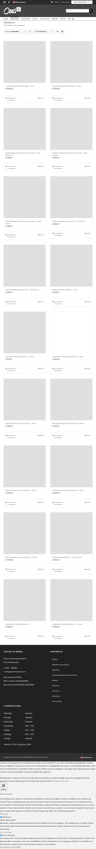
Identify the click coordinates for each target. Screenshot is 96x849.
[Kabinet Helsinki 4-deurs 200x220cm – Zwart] (25, 533)
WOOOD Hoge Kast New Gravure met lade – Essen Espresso (69, 154)
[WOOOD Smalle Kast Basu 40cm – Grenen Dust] (71, 197)
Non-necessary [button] (6, 832)
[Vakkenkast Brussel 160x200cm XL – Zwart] (71, 600)
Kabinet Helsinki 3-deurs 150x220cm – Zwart (67, 490)
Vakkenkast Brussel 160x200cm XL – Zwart (67, 624)
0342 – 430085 (11, 668)
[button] (73, 19)
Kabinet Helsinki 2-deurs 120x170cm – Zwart (20, 423)
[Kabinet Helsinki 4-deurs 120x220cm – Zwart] (25, 466)
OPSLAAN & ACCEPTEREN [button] (10, 847)
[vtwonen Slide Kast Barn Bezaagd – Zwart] (71, 62)
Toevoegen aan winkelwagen (11, 99)
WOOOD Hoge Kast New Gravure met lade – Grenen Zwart (23, 222)
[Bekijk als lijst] (62, 31)
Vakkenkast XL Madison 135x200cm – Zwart (67, 356)
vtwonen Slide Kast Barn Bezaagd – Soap (19, 86)
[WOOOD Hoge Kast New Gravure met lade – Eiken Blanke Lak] (25, 129)
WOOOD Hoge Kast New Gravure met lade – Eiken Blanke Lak (22, 154)
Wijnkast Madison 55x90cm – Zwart (64, 289)
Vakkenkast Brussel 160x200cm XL (17, 624)
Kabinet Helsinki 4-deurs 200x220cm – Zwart (21, 557)
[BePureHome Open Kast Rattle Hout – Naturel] (71, 399)
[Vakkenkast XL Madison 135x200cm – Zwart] (71, 332)
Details (42, 98)
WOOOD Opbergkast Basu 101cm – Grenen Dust (22, 289)
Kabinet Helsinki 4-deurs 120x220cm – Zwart (20, 490)
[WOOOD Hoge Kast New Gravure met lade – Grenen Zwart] (25, 197)
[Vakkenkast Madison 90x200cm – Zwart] (25, 332)
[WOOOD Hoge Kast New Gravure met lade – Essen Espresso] (71, 129)
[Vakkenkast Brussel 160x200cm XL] (25, 600)
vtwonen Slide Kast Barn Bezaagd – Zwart (66, 86)
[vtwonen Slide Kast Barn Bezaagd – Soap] (25, 62)
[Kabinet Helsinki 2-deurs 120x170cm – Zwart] (25, 399)
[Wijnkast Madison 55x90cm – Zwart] (71, 265)
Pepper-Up (45, 757)
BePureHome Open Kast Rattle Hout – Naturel (68, 423)
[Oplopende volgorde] (30, 31)
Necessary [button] (4, 814)
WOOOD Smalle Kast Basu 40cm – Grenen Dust (68, 221)
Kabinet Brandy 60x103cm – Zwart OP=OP (67, 557)
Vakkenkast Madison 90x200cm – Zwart (19, 356)
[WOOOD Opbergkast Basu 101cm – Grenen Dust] (25, 265)
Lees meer (65, 781)
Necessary (7, 817)
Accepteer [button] (56, 781)
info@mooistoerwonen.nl (15, 671)
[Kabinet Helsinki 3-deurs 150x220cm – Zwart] (71, 466)
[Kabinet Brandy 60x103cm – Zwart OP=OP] (71, 533)
